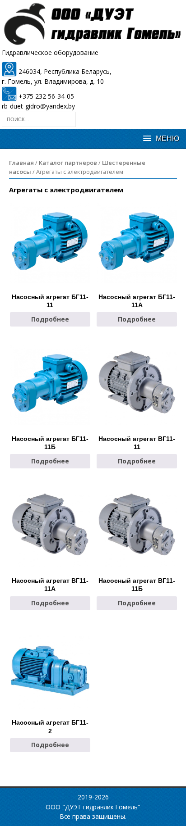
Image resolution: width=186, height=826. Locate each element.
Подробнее (50, 319)
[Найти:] (39, 118)
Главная (21, 163)
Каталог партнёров (68, 163)
